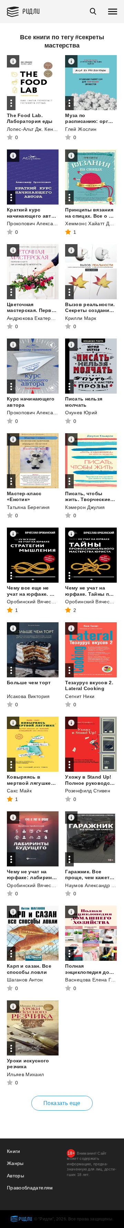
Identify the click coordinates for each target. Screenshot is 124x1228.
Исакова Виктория (28, 696)
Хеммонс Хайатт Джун (91, 223)
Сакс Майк (19, 790)
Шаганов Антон (25, 979)
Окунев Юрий (81, 412)
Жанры (15, 1163)
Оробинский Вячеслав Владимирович (51, 885)
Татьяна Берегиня (28, 507)
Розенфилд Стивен (87, 790)
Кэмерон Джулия (85, 507)
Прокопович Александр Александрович (53, 223)
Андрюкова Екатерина (33, 318)
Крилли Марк (80, 318)
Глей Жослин (80, 129)
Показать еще (62, 1103)
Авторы (15, 1175)
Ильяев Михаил (25, 1074)
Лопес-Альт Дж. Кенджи (34, 129)
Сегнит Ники (79, 696)
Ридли (31, 11)
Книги (13, 1151)
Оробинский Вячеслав (33, 601)
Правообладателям (30, 1187)
